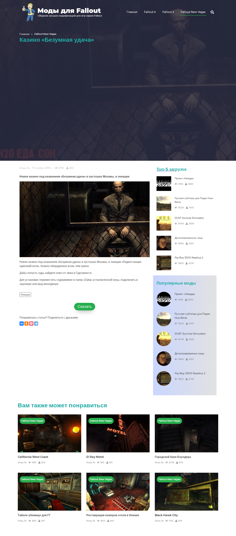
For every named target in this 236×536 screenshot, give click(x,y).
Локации (25, 294)
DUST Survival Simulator (189, 218)
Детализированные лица (189, 237)
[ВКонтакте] (22, 323)
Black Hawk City (166, 515)
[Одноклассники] (26, 323)
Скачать (85, 306)
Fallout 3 (168, 12)
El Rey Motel (95, 457)
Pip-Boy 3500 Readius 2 (189, 257)
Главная (132, 12)
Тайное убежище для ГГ (34, 515)
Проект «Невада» (184, 178)
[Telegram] (36, 323)
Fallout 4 (150, 12)
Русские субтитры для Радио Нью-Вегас (194, 200)
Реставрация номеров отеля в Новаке (112, 515)
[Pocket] (31, 323)
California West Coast (33, 457)
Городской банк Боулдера (173, 457)
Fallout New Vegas (193, 12)
